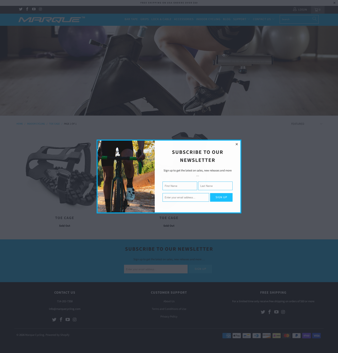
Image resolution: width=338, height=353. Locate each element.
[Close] (236, 144)
